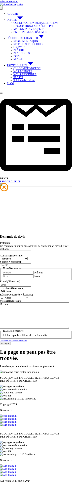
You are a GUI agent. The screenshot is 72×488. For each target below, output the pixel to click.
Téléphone (12, 288)
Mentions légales (39, 427)
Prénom (38, 272)
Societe (10, 261)
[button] (4, 187)
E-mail (10, 281)
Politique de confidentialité (14, 427)
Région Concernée (16, 294)
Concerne (11, 255)
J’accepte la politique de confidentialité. (27, 335)
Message (11, 300)
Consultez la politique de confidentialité (13, 340)
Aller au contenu (9, 1)
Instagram (5, 242)
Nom (37, 276)
